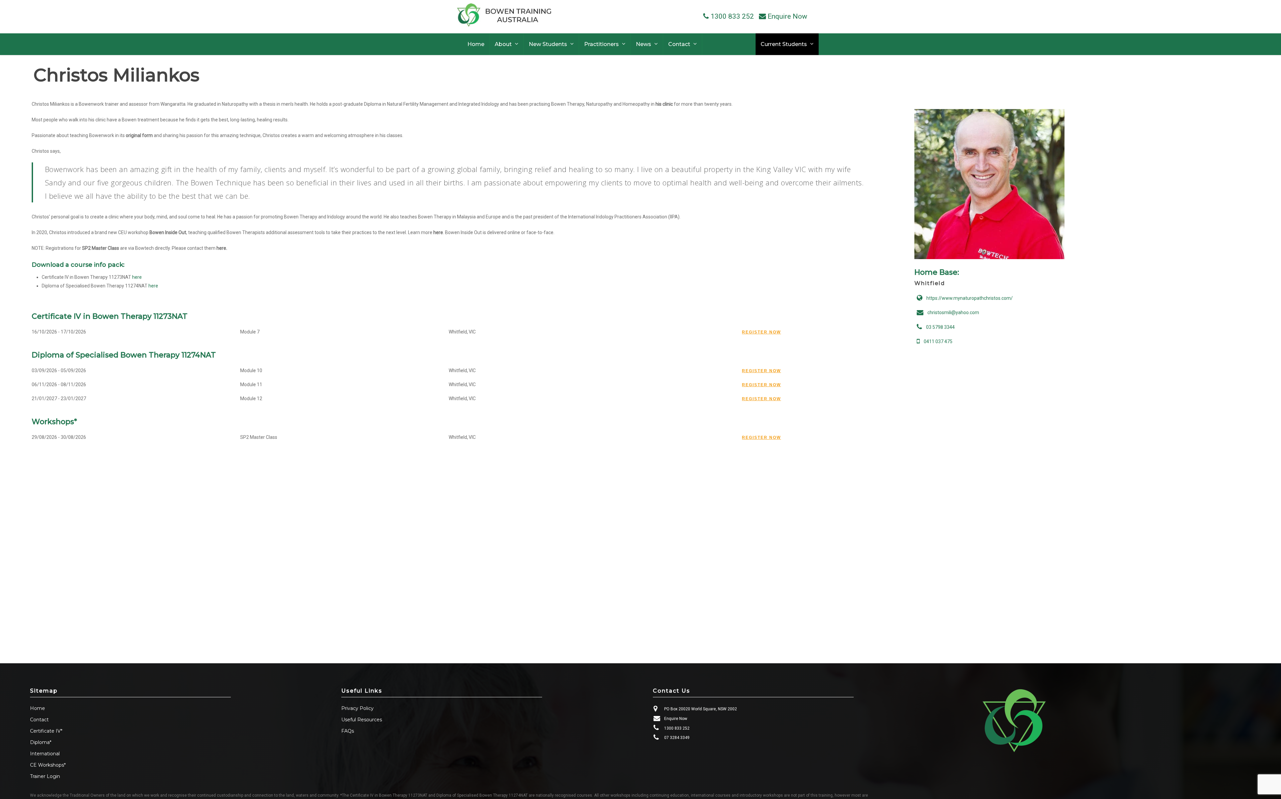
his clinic (664, 104)
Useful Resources (361, 720)
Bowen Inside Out (167, 232)
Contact (39, 720)
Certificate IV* (46, 731)
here (438, 232)
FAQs (347, 731)
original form (139, 135)
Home (37, 708)
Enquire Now (675, 718)
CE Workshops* (48, 765)
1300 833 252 (677, 728)
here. (222, 248)
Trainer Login (45, 776)
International (45, 754)
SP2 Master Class (100, 248)
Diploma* (40, 742)
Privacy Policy (357, 708)
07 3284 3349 (677, 737)
